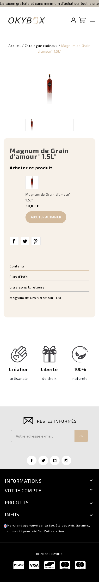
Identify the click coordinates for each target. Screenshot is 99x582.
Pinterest (35, 241)
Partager (14, 241)
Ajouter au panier (46, 217)
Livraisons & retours (27, 287)
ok (81, 436)
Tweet (25, 241)
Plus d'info (19, 277)
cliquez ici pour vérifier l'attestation (35, 531)
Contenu (17, 266)
